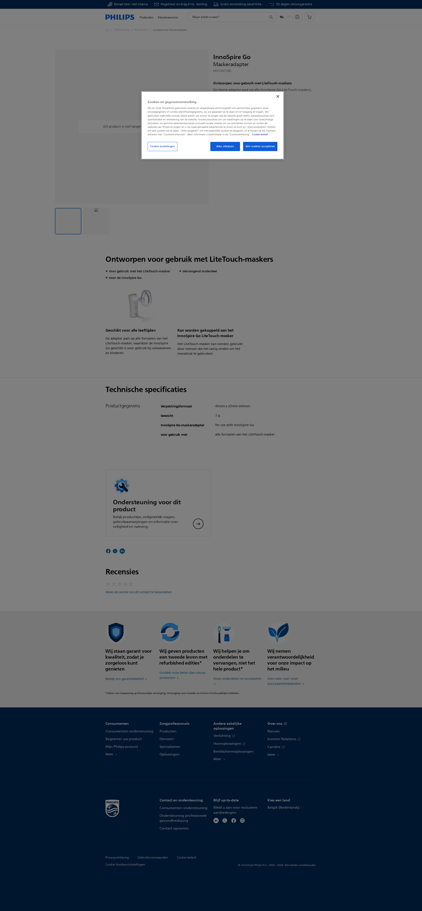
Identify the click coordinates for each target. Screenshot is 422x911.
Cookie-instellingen (162, 146)
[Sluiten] (278, 96)
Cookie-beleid (260, 134)
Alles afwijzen (225, 146)
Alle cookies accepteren (260, 146)
